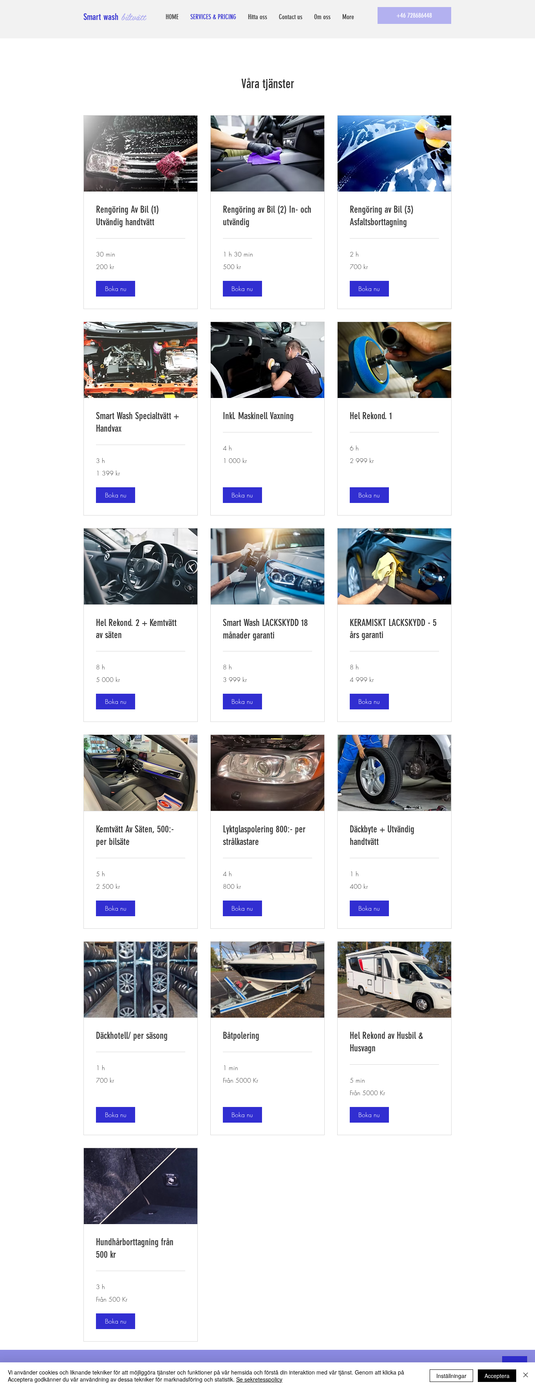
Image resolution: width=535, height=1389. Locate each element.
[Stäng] (525, 1376)
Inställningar (451, 1376)
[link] (140, 216)
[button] (115, 289)
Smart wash (102, 17)
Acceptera (497, 1376)
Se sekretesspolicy (259, 1379)
